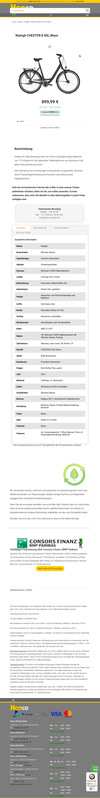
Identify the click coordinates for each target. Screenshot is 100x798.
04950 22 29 (19, 772)
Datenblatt (21, 228)
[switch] (92, 788)
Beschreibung (39, 228)
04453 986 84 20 (21, 752)
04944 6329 (19, 781)
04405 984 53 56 (21, 739)
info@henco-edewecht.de (20, 742)
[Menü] (96, 773)
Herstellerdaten (61, 228)
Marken (20, 22)
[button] (80, 56)
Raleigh (26, 22)
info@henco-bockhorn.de (20, 755)
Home (14, 22)
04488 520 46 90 (34, 1)
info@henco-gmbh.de (49, 218)
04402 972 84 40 (21, 762)
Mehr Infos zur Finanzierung (50, 568)
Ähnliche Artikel (23, 232)
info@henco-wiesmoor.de (20, 784)
